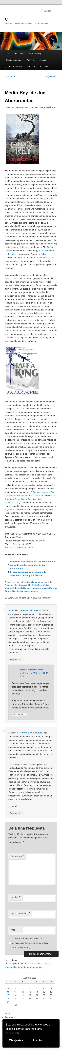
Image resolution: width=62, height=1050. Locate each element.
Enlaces (42, 59)
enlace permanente (29, 590)
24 (8, 998)
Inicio (7, 53)
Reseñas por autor (13, 59)
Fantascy (9, 585)
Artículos (19, 53)
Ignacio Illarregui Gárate (43, 107)
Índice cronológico (36, 53)
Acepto (37, 1040)
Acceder (9, 1017)
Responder (16, 659)
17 (8, 995)
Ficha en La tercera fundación (19, 547)
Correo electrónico (20, 913)
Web (13, 929)
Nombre (16, 897)
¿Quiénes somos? (13, 66)
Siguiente (51, 76)
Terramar (45, 491)
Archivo (30, 59)
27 (30, 998)
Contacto (31, 66)
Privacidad (44, 66)
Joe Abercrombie (23, 585)
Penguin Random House (26, 588)
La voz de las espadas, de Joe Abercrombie (32, 561)
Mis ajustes (16, 1040)
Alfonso (12, 610)
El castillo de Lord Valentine (28, 498)
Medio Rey (37, 585)
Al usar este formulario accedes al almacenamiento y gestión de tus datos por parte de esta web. (31, 942)
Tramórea (9, 498)
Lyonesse (9, 502)
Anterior (10, 76)
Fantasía (36, 582)
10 (8, 991)
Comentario (17, 856)
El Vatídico (35, 491)
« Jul (14, 1005)
